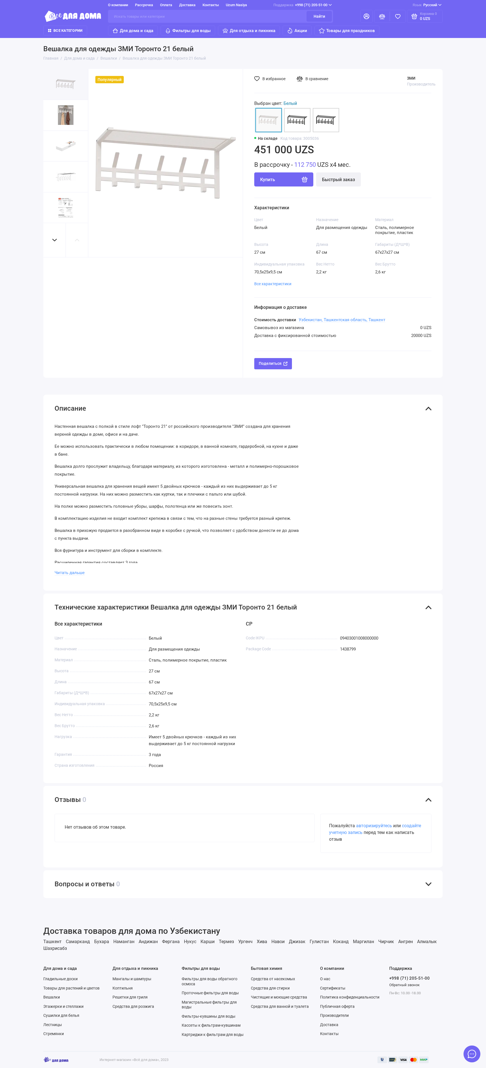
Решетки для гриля (130, 997)
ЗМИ (411, 78)
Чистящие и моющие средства (279, 997)
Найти (319, 16)
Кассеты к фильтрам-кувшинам (211, 1025)
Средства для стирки (270, 988)
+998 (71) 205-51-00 (300, 5)
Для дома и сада (136, 30)
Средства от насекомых (273, 979)
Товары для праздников (350, 30)
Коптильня (122, 988)
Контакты (210, 5)
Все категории (67, 30)
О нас (325, 979)
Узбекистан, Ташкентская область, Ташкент (342, 319)
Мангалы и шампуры (131, 979)
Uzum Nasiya (236, 5)
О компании (118, 5)
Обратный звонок (404, 985)
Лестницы (52, 1024)
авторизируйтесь (374, 825)
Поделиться (270, 363)
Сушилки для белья (61, 1015)
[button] (54, 240)
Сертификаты (332, 988)
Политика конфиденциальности (349, 997)
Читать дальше (70, 572)
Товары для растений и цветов (71, 988)
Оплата (166, 5)
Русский (425, 5)
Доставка (187, 5)
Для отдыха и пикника (252, 30)
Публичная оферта (337, 1006)
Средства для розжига (133, 1006)
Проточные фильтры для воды (210, 993)
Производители (334, 1015)
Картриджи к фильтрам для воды (213, 1034)
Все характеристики (272, 284)
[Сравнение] (382, 16)
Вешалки (51, 997)
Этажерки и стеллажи (63, 1006)
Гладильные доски (60, 979)
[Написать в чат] (472, 1053)
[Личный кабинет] (366, 16)
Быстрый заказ (338, 179)
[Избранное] (397, 16)
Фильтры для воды (191, 30)
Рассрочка (144, 5)
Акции (300, 30)
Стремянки (53, 1033)
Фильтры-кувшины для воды (208, 1016)
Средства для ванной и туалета (280, 1006)
